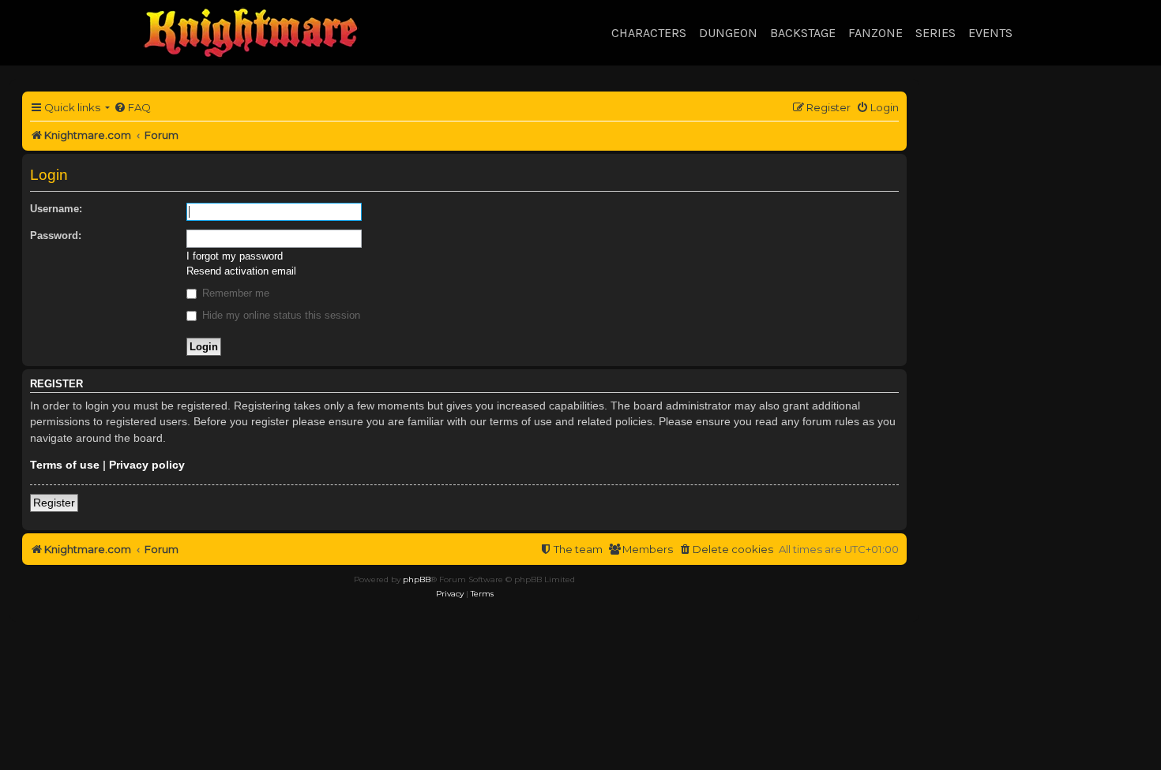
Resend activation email (241, 271)
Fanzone (875, 32)
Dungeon (728, 32)
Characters (648, 32)
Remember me (234, 293)
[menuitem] (132, 107)
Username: (56, 209)
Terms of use (65, 464)
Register (54, 502)
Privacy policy (147, 464)
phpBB (416, 579)
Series (935, 32)
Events (990, 32)
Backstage (803, 32)
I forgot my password (234, 256)
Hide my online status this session (279, 315)
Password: (55, 235)
